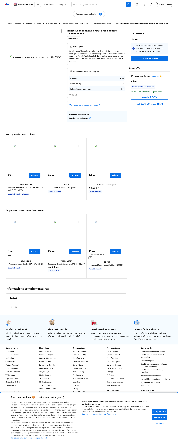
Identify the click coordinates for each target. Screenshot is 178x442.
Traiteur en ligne (79, 372)
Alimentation (51, 23)
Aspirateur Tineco (12, 378)
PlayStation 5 (10, 385)
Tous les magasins (113, 385)
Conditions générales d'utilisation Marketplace (153, 356)
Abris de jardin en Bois (47, 388)
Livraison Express (79, 368)
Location (76, 382)
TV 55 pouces (44, 378)
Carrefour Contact (114, 365)
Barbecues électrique (13, 392)
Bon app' (110, 372)
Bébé (38, 23)
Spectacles (77, 385)
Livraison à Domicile (80, 361)
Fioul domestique (79, 375)
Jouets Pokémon (45, 385)
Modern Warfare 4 (12, 365)
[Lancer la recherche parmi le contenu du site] (128, 4)
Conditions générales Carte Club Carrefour (153, 371)
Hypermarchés (112, 351)
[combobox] (101, 4)
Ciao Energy (10, 361)
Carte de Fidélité (79, 355)
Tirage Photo (78, 392)
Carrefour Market (113, 355)
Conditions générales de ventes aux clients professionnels (154, 365)
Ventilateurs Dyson (12, 372)
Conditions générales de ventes (153, 351)
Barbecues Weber (46, 355)
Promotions (9, 351)
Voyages (76, 388)
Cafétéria (110, 375)
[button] (38, 4)
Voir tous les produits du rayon (83, 104)
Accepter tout (159, 411)
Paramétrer (160, 423)
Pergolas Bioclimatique (48, 358)
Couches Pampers (46, 368)
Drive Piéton (78, 365)
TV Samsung (10, 375)
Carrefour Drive (79, 358)
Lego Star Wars (44, 392)
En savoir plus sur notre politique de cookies (30, 438)
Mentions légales (147, 360)
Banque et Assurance (81, 378)
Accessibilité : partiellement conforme (155, 379)
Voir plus (72, 62)
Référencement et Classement (152, 375)
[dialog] (89, 417)
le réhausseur (73, 38)
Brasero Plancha (45, 351)
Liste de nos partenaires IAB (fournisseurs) (99, 414)
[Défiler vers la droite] (124, 169)
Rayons (29, 23)
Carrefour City (112, 358)
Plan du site (145, 386)
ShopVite (155, 76)
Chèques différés (12, 355)
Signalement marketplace (150, 382)
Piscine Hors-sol (45, 375)
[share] (63, 31)
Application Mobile (80, 351)
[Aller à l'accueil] (7, 4)
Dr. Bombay (9, 358)
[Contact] (120, 298)
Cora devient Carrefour (115, 378)
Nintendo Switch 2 (12, 382)
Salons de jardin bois (47, 365)
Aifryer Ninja (44, 372)
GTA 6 (7, 388)
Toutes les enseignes (115, 382)
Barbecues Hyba (45, 361)
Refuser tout (159, 417)
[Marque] (120, 306)
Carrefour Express (113, 361)
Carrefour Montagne (114, 368)
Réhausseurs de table (102, 23)
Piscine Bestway (45, 382)
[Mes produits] (144, 4)
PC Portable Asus (12, 368)
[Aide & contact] (137, 4)
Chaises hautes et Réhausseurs (75, 23)
